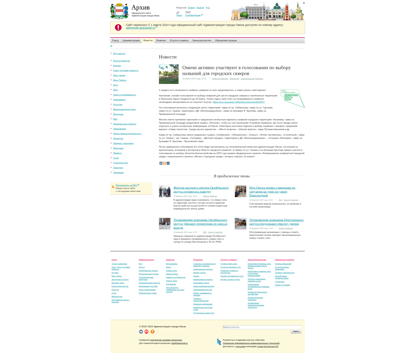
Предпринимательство (202, 290)
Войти (304, 3)
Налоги (196, 276)
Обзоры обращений (283, 264)
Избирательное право (148, 293)
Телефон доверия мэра (284, 273)
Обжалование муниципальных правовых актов (259, 287)
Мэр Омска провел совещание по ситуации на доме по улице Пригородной (272, 191)
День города (117, 276)
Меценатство (117, 296)
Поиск (179, 15)
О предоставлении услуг (230, 267)
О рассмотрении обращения (282, 268)
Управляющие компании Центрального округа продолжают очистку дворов (276, 221)
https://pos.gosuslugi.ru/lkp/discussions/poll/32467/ (239, 102)
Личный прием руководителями (282, 277)
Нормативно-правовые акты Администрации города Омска (259, 266)
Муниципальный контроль (149, 283)
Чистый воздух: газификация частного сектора (175, 290)
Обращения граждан (284, 259)
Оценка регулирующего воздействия (257, 293)
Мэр (280, 200)
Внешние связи (118, 283)
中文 (208, 7)
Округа (142, 267)
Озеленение (171, 284)
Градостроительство (120, 286)
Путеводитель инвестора (203, 313)
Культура (115, 290)
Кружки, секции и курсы (230, 279)
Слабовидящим (193, 15)
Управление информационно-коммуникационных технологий (251, 343)
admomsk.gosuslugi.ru (140, 27)
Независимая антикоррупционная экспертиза (256, 305)
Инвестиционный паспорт (203, 286)
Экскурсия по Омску (120, 279)
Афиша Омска (172, 274)
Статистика (279, 282)
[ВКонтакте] (161, 163)
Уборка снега (171, 271)
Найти (296, 331)
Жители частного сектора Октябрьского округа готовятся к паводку (201, 189)
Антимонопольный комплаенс (255, 299)
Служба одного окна (228, 264)
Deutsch (200, 7)
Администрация (146, 259)
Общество (234, 79)
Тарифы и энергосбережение (201, 300)
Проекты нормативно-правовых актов (257, 280)
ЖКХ (205, 232)
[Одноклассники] (164, 163)
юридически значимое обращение (166, 340)
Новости (170, 259)
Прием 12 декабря (282, 285)
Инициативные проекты (203, 279)
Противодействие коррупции (146, 278)
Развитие (198, 259)
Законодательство (257, 259)
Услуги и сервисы (228, 259)
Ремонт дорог (171, 281)
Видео (168, 267)
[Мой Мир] (168, 163)
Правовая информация (202, 304)
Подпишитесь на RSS (126, 185)
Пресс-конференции (147, 290)
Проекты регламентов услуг (232, 276)
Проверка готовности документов (229, 272)
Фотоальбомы (172, 264)
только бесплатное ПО (267, 346)
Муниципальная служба (148, 274)
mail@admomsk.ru (179, 343)
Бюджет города (199, 273)
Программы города (201, 283)
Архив (140, 6)
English (191, 7)
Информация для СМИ (148, 286)
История (115, 273)
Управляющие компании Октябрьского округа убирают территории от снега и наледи (200, 223)
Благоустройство (220, 79)
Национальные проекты (252, 79)
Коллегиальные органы (148, 271)
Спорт (114, 293)
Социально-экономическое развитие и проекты (204, 265)
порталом (240, 346)
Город (114, 259)
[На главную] (111, 46)
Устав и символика (119, 264)
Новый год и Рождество (175, 277)
